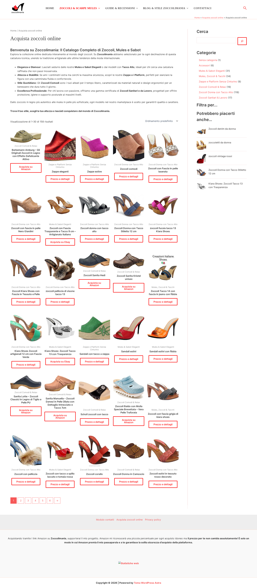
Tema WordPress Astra (147, 582)
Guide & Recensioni (120, 8)
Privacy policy (153, 519)
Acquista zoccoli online (129, 519)
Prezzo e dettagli (60, 178)
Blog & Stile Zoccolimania (164, 8)
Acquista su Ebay (60, 242)
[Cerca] (242, 41)
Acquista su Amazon (26, 168)
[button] (98, 8)
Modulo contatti (105, 519)
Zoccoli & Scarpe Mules (78, 8)
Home (50, 8)
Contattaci (202, 8)
